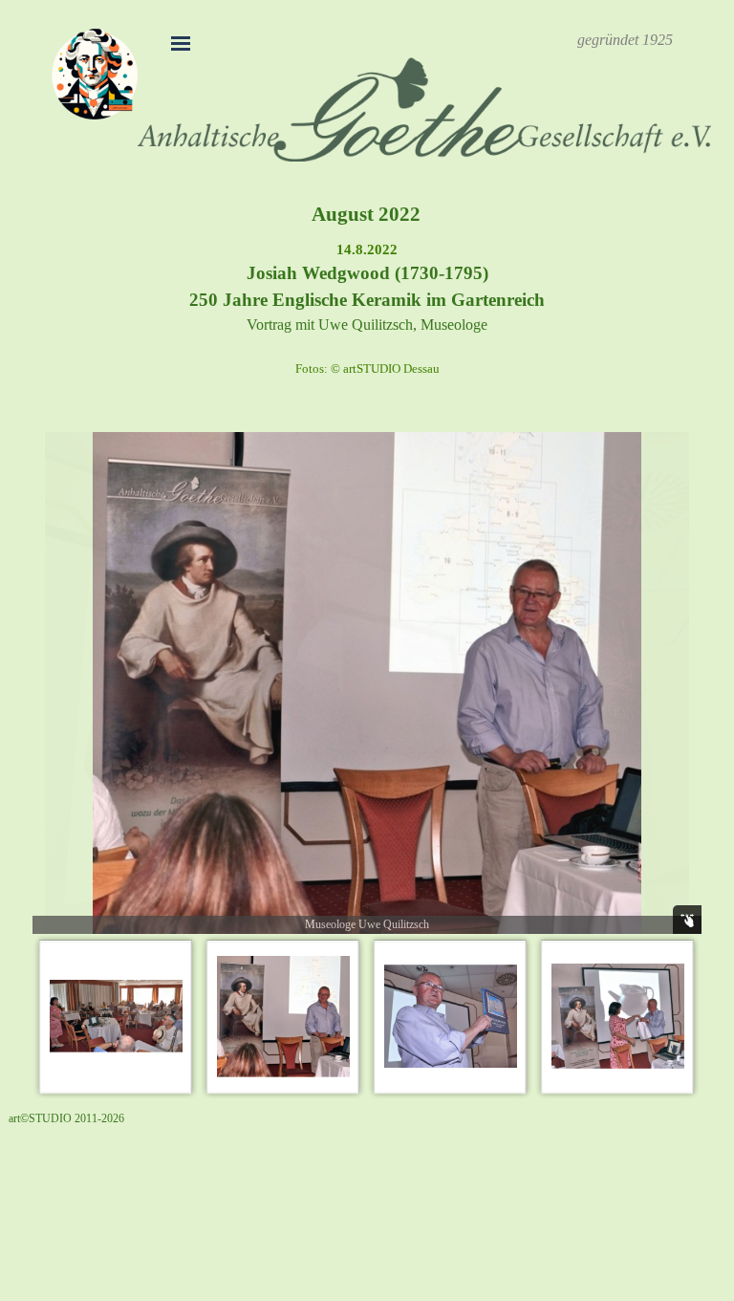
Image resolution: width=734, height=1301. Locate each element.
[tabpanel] (625, 40)
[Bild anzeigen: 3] (450, 1016)
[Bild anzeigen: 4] (618, 1016)
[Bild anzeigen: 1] (116, 1016)
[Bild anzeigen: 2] (283, 1016)
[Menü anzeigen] (180, 43)
